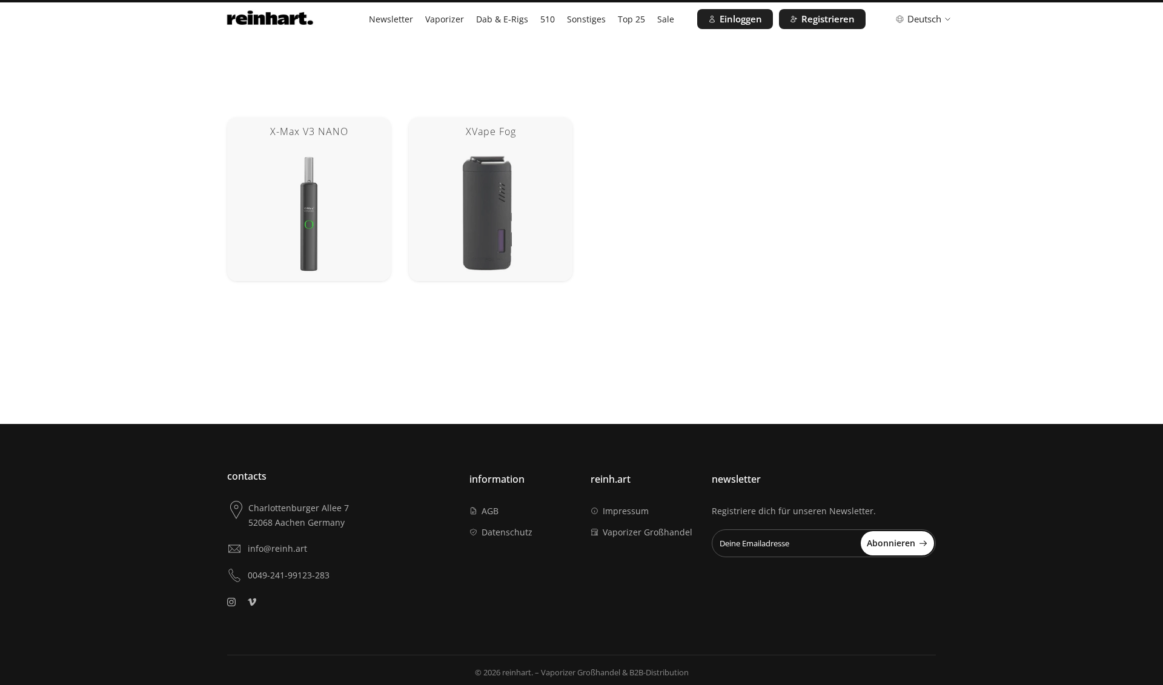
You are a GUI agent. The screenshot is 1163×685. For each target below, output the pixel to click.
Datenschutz (507, 532)
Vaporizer (444, 19)
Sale (665, 19)
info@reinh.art (277, 548)
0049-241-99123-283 (289, 575)
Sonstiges (586, 19)
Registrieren (828, 19)
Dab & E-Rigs (502, 19)
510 (547, 19)
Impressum (626, 511)
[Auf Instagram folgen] (231, 602)
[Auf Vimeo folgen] (252, 602)
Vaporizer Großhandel (647, 532)
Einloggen (741, 19)
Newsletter (391, 19)
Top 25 (631, 19)
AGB (490, 511)
